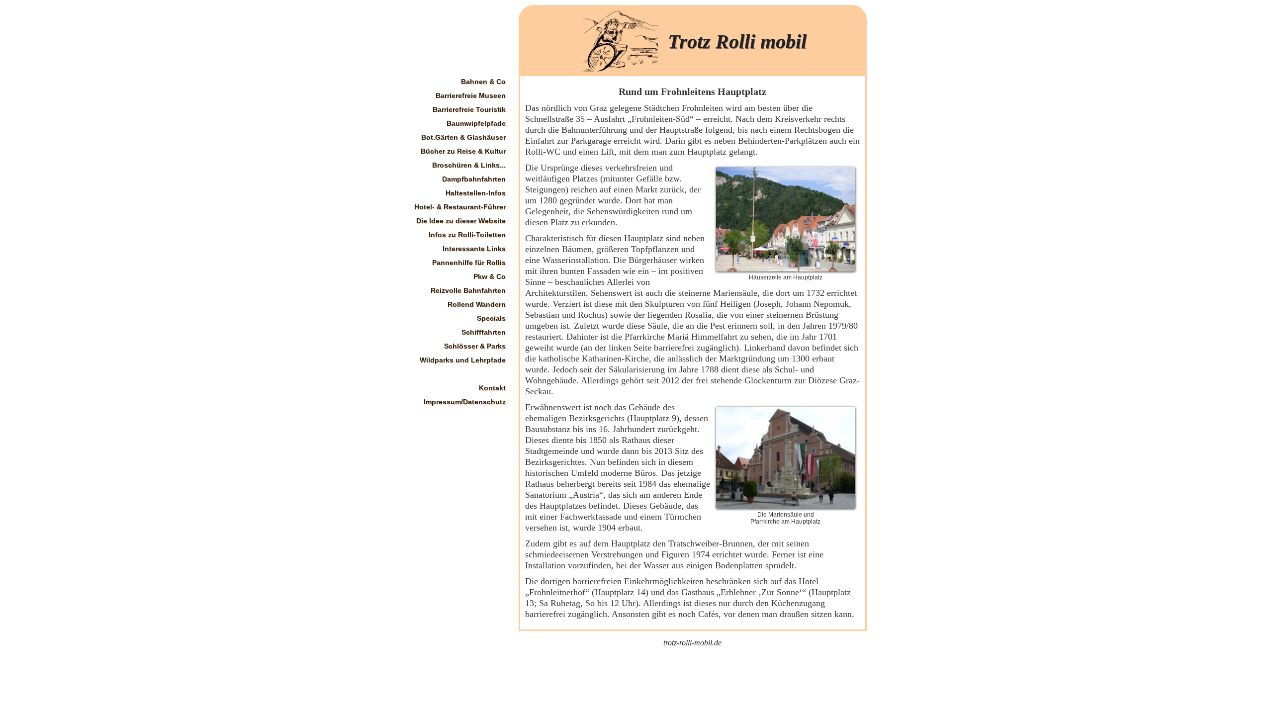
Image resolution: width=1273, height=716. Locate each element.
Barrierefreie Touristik (469, 109)
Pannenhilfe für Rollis (469, 263)
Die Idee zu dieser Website (461, 221)
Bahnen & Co (483, 82)
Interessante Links (474, 249)
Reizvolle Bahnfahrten (468, 290)
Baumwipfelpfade (476, 123)
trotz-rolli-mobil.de (692, 642)
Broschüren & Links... (469, 165)
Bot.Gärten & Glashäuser (463, 137)
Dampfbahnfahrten (474, 179)
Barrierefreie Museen (471, 95)
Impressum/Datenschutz (465, 402)
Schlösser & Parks (475, 346)
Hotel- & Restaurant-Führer (460, 207)
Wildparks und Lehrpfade (463, 360)
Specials (491, 318)
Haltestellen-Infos (476, 193)
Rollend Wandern (477, 304)
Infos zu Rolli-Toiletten (467, 235)
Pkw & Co (489, 276)
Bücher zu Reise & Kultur (463, 151)
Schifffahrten (483, 332)
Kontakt (492, 388)
